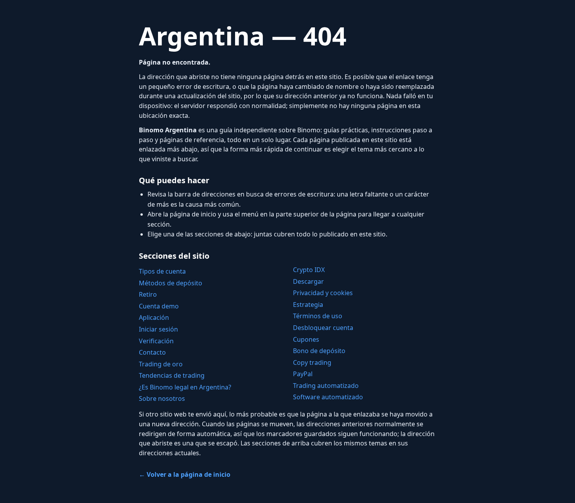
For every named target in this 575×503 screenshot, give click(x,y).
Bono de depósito (319, 350)
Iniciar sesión (158, 329)
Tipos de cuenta (162, 271)
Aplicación (154, 317)
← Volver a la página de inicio (184, 474)
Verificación (156, 341)
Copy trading (312, 362)
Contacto (152, 352)
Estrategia (308, 304)
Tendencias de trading (172, 375)
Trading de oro (161, 364)
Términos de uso (317, 316)
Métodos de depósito (170, 283)
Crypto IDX (309, 269)
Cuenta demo (159, 306)
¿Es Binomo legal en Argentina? (185, 387)
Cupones (306, 339)
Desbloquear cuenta (323, 327)
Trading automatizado (326, 385)
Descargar (308, 281)
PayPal (303, 374)
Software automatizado (328, 397)
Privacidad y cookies (323, 292)
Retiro (148, 294)
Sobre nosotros (162, 398)
